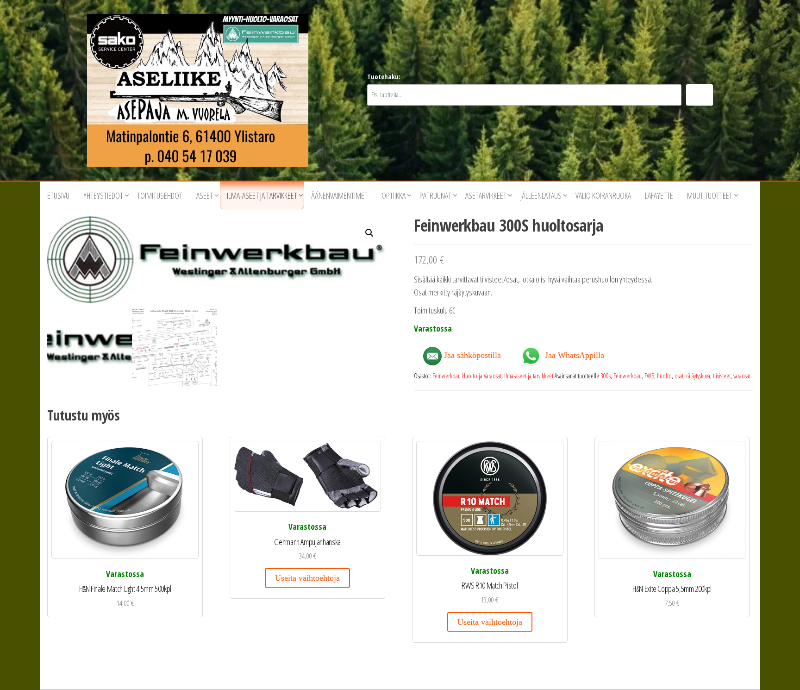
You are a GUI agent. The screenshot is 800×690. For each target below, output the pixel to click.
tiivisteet (722, 375)
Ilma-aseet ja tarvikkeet (262, 195)
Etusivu (58, 195)
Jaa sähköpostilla (471, 355)
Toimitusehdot (159, 195)
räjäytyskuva (698, 375)
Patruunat (435, 195)
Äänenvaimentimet (339, 195)
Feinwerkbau (627, 375)
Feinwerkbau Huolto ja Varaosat (466, 375)
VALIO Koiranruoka (603, 195)
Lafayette (659, 195)
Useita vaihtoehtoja (307, 578)
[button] (369, 233)
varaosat (741, 375)
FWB (649, 375)
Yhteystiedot (103, 195)
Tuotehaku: (383, 76)
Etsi (699, 94)
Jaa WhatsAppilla (573, 354)
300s (605, 375)
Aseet (204, 195)
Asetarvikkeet (485, 195)
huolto (664, 375)
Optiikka (393, 195)
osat (679, 375)
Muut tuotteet (709, 195)
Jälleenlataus (541, 195)
